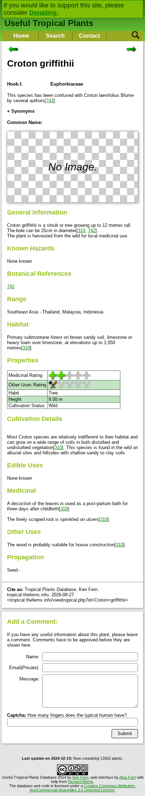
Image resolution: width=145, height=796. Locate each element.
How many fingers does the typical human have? (67, 715)
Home (21, 36)
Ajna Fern (127, 777)
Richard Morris (80, 781)
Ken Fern (80, 777)
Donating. (43, 12)
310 (81, 230)
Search (55, 36)
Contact (89, 36)
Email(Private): (24, 667)
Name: (32, 656)
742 (49, 100)
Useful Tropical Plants (49, 23)
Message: (29, 679)
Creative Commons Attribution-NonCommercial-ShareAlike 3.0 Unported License (83, 788)
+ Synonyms (20, 111)
